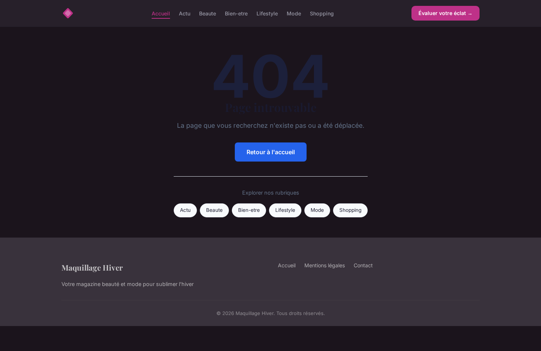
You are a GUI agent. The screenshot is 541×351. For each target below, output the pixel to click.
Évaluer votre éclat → (445, 13)
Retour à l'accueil (271, 152)
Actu (184, 13)
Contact (363, 265)
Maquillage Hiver (92, 267)
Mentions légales (324, 265)
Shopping (322, 13)
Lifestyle (267, 13)
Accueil (161, 13)
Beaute (207, 13)
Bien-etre (236, 13)
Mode (294, 13)
